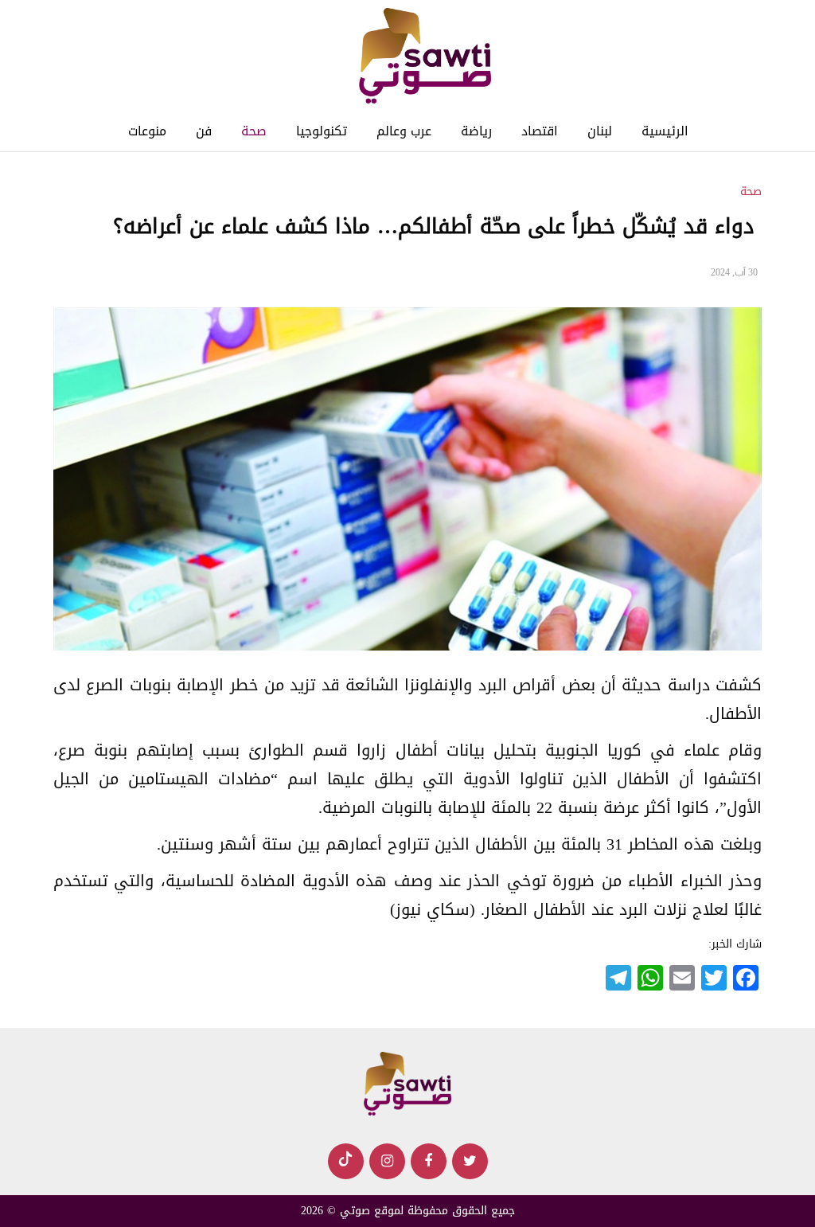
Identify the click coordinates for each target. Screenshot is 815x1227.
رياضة (476, 131)
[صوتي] (424, 57)
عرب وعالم (403, 131)
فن (204, 131)
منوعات (147, 131)
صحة (254, 131)
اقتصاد (539, 131)
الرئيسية (664, 131)
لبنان (599, 131)
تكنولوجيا (321, 131)
